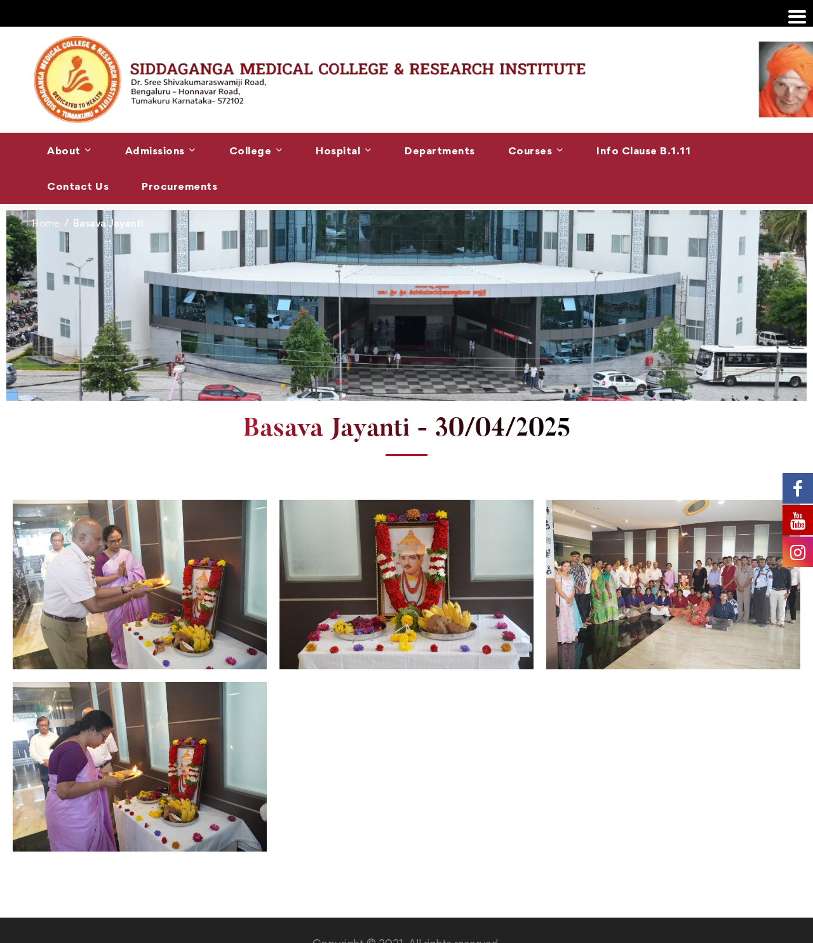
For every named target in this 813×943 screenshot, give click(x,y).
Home (45, 223)
